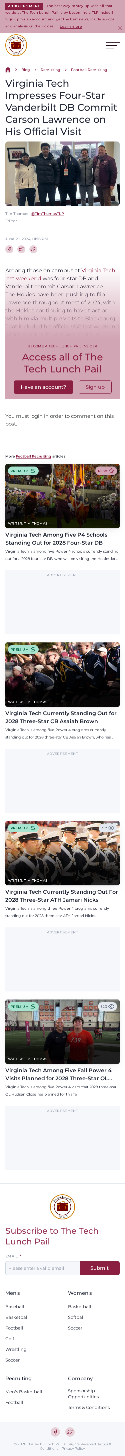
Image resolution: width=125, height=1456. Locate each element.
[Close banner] (120, 28)
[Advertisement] (62, 606)
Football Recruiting (89, 69)
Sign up (95, 387)
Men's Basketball (23, 1391)
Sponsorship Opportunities (83, 1393)
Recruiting (50, 69)
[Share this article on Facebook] (9, 249)
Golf (9, 1338)
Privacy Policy (73, 1448)
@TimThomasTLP (47, 213)
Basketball (17, 1317)
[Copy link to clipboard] (33, 249)
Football (14, 1328)
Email (11, 1256)
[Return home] (8, 69)
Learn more (71, 26)
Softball (76, 1317)
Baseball (14, 1306)
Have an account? (43, 387)
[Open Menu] (113, 45)
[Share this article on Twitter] (21, 249)
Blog (25, 69)
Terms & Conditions (89, 1407)
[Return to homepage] (16, 45)
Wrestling (16, 1349)
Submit (99, 1268)
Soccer (12, 1360)
